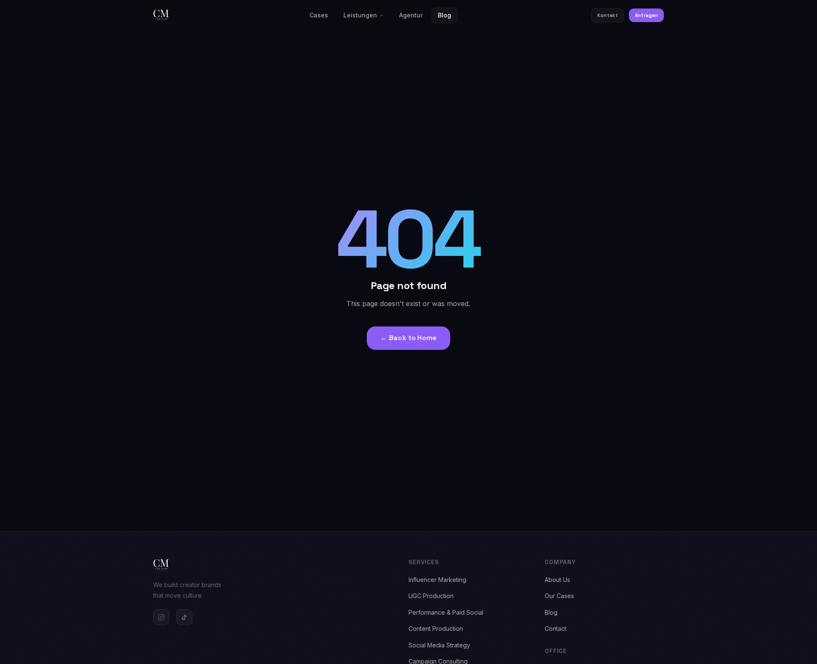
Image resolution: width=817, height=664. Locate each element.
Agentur (411, 15)
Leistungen (360, 15)
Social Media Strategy (439, 645)
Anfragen (646, 15)
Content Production (435, 628)
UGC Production (431, 595)
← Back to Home (408, 337)
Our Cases (559, 595)
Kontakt (607, 15)
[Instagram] (161, 617)
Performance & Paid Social (445, 612)
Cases (318, 15)
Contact (555, 628)
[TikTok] (184, 617)
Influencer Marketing (437, 579)
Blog (444, 15)
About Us (557, 579)
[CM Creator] (161, 15)
